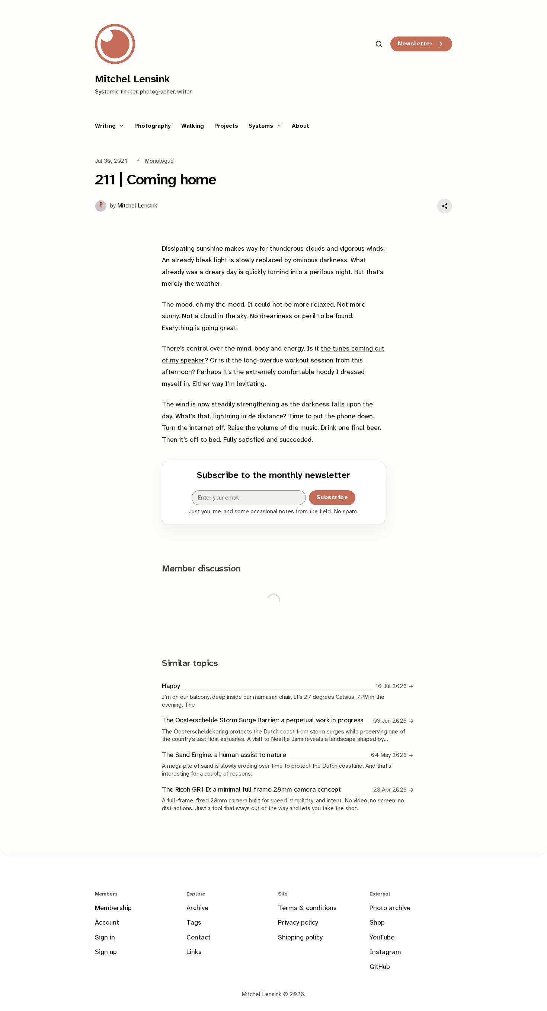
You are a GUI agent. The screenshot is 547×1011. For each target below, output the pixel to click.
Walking (192, 126)
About (300, 126)
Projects (226, 126)
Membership (113, 908)
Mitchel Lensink (137, 206)
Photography (152, 126)
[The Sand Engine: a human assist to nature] (284, 764)
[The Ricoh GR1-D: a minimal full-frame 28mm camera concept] (284, 798)
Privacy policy (298, 922)
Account (107, 922)
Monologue (159, 161)
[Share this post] (444, 206)
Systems (262, 126)
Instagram (385, 952)
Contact (198, 937)
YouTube (382, 937)
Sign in (105, 937)
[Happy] (284, 695)
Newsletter (415, 44)
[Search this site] (378, 44)
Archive (197, 908)
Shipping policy (300, 937)
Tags (193, 922)
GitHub (380, 967)
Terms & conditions (307, 908)
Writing (106, 126)
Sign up (106, 952)
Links (194, 952)
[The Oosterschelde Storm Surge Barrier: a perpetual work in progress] (284, 729)
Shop (377, 922)
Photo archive (390, 908)
